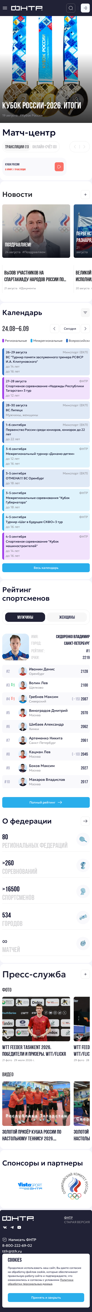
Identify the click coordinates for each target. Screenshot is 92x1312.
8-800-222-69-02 (17, 1245)
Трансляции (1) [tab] (17, 146)
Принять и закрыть (46, 1298)
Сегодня (70, 328)
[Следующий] (84, 146)
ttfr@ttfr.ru (12, 1251)
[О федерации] (85, 821)
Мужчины (25, 617)
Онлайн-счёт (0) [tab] (44, 146)
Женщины (67, 617)
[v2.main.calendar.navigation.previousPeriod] (54, 328)
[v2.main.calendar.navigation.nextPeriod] (85, 328)
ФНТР (68, 1218)
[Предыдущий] (75, 146)
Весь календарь (46, 568)
